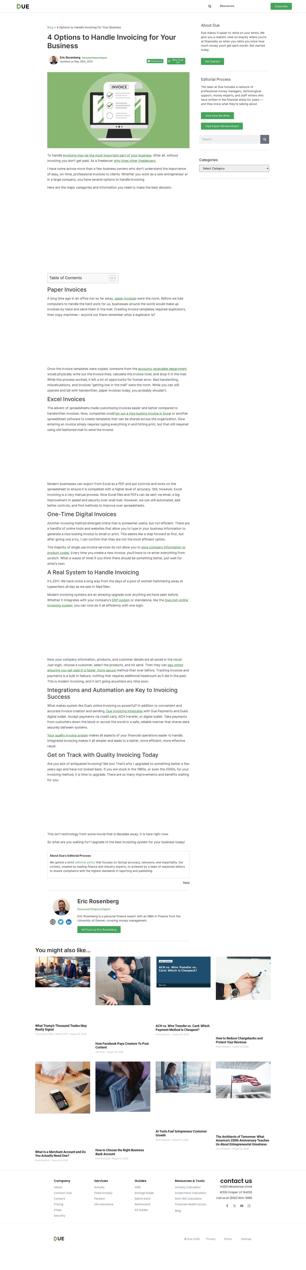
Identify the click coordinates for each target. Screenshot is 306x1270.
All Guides (141, 1210)
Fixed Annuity (103, 1193)
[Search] (264, 139)
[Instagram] (249, 1206)
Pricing (58, 1204)
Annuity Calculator (188, 1187)
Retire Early (143, 1199)
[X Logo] (234, 1206)
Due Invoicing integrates (124, 711)
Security (59, 1216)
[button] (209, 6)
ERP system (121, 600)
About (58, 1187)
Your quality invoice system (67, 735)
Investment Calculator (190, 1193)
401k (138, 1187)
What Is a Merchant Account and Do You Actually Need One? (60, 1154)
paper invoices (125, 298)
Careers (59, 1199)
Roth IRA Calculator (188, 1199)
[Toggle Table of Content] (111, 278)
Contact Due (63, 1193)
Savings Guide (144, 1193)
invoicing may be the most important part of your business (107, 155)
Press (57, 1210)
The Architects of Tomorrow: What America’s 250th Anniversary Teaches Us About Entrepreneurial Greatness (242, 1140)
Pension (99, 1199)
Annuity (99, 1187)
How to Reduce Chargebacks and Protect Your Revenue (239, 1040)
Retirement (143, 1204)
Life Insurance (103, 1204)
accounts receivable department (162, 369)
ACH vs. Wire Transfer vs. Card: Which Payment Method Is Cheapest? (182, 1028)
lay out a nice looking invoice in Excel (143, 413)
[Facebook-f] (227, 1206)
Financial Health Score (190, 1204)
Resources (227, 6)
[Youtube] (242, 1206)
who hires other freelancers (134, 161)
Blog (50, 27)
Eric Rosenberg (98, 901)
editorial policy (85, 862)
